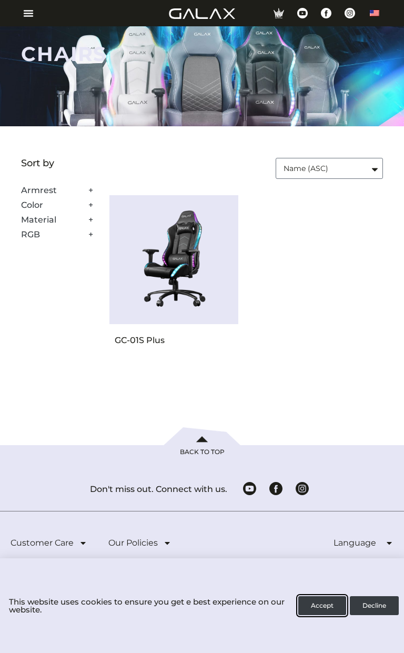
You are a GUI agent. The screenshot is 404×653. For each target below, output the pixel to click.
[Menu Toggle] (24, 13)
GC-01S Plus (140, 340)
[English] (374, 13)
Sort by (37, 163)
